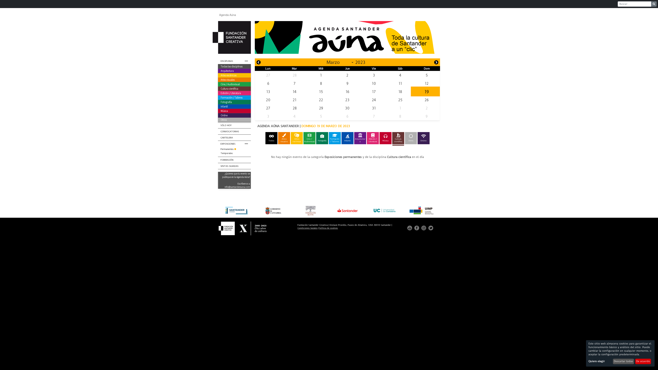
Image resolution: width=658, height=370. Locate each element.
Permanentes (227, 149)
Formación (227, 160)
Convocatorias (230, 131)
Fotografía (226, 102)
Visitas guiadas (230, 166)
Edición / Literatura (231, 93)
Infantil (224, 106)
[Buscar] (654, 4)
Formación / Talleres (231, 97)
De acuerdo (643, 361)
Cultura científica (229, 88)
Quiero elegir (596, 361)
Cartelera (227, 137)
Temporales (227, 153)
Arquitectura (227, 70)
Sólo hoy (226, 125)
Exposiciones (228, 144)
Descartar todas (623, 361)
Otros (224, 119)
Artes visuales (228, 79)
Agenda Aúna (227, 15)
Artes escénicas (228, 75)
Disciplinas (227, 61)
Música (224, 111)
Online (224, 115)
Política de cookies (328, 228)
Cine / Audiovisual (230, 84)
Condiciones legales (307, 228)
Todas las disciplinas (231, 66)
